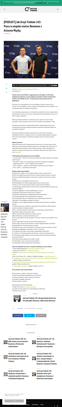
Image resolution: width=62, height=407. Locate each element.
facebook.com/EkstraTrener (37, 248)
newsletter (18, 152)
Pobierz (35, 89)
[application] (35, 85)
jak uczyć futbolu (32, 308)
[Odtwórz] (14, 85)
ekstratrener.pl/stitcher (29, 287)
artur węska (20, 308)
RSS (20, 91)
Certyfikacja (35, 404)
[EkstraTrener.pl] (31, 9)
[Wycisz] (52, 85)
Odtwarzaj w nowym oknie (24, 89)
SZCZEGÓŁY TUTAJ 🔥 (42, 3)
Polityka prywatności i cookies (12, 395)
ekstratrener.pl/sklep (33, 250)
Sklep (42, 404)
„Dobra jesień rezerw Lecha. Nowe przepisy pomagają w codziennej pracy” (34, 262)
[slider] (55, 85)
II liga (25, 308)
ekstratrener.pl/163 (49, 256)
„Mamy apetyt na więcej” (20, 266)
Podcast (6, 18)
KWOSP (27, 404)
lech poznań (39, 308)
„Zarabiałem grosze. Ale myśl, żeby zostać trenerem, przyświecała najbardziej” (35, 258)
